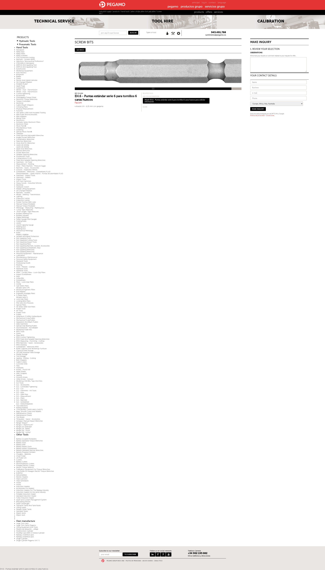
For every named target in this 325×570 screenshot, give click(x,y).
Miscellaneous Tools (23, 128)
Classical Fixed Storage (24, 350)
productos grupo (191, 6)
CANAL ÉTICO (158, 561)
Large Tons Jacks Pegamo (26, 525)
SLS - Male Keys (22, 394)
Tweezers (19, 134)
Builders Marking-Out (24, 213)
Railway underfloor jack (25, 535)
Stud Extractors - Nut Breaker (27, 328)
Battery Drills (21, 445)
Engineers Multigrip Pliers (25, 293)
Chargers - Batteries (23, 454)
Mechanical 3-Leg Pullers (25, 320)
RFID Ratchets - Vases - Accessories (29, 343)
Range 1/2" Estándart (24, 427)
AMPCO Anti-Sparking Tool (26, 65)
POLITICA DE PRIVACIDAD (133, 561)
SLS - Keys (20, 392)
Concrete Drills (21, 364)
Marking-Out (21, 227)
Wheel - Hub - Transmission (26, 90)
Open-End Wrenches (24, 149)
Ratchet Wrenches (23, 151)
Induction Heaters (23, 486)
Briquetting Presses (23, 502)
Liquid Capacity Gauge (25, 225)
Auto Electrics (21, 73)
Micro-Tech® (21, 126)
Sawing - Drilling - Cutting (26, 358)
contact (212, 2)
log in (204, 2)
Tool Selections (22, 406)
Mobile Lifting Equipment (25, 189)
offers (209, 12)
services (218, 12)
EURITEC (19, 473)
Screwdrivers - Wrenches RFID (27, 347)
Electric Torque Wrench (25, 467)
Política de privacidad (257, 115)
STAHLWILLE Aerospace (25, 63)
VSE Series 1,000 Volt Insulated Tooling (30, 113)
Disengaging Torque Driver (26, 97)
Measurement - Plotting (25, 164)
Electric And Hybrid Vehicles (26, 80)
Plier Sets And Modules (25, 303)
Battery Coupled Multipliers (26, 439)
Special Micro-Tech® (24, 132)
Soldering (19, 130)
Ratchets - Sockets (23, 193)
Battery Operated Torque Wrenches (29, 441)
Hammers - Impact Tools (25, 175)
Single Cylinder (21, 539)
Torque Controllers (23, 101)
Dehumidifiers (21, 475)
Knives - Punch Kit (23, 370)
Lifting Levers (21, 507)
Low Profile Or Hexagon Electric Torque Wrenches (35, 471)
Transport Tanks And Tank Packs (28, 505)
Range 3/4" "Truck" (23, 430)
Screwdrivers (21, 280)
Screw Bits (20, 278)
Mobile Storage (21, 354)
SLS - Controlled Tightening (26, 387)
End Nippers (21, 291)
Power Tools (21, 309)
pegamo (173, 6)
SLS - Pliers (20, 398)
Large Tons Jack (22, 523)
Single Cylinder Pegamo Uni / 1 (28, 540)
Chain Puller (21, 456)
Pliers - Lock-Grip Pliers (25, 282)
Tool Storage (21, 356)
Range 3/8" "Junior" (23, 432)
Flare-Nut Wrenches (23, 141)
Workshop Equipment (24, 71)
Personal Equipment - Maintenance (29, 253)
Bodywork (20, 75)
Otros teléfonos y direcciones (199, 556)
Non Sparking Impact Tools (26, 242)
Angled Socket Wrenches (25, 137)
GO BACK (80, 50)
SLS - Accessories (22, 385)
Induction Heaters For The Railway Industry (32, 490)
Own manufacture (25, 521)
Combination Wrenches (25, 139)
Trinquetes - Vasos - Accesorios (28, 419)
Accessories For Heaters (25, 488)
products (199, 12)
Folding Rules (21, 221)
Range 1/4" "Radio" (23, 429)
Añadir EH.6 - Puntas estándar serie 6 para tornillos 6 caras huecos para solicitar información (175, 101)
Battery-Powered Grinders (25, 452)
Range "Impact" (22, 423)
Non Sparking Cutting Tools (26, 240)
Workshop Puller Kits (24, 330)
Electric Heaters (22, 477)
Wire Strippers (21, 116)
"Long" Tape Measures (24, 210)
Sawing (19, 375)
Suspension (20, 88)
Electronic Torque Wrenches (26, 99)
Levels (18, 223)
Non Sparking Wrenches (25, 250)
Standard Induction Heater (26, 496)
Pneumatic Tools (27, 44)
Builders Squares (22, 215)
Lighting (19, 196)
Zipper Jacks (21, 513)
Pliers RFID (20, 335)
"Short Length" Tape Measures (27, 212)
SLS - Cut (19, 389)
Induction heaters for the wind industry (31, 492)
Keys (18, 276)
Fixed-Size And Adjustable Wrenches (30, 135)
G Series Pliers (21, 295)
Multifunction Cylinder (24, 531)
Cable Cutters (21, 362)
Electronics (20, 120)
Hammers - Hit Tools (24, 162)
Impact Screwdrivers (23, 274)
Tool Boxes (20, 417)
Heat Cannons (21, 479)
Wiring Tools (21, 118)
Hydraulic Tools (27, 41)
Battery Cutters (21, 462)
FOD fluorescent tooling (25, 57)
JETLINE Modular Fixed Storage (28, 352)
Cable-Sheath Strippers (25, 105)
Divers (18, 78)
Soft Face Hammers (23, 181)
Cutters (19, 460)
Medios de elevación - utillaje (27, 529)
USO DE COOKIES (147, 561)
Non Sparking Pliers (23, 244)
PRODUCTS (23, 37)
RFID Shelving (21, 345)
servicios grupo (215, 6)
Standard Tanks (22, 511)
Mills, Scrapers (21, 373)
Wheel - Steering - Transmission (28, 194)
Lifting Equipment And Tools (27, 527)
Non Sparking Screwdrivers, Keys (28, 248)
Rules (18, 232)
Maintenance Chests (24, 413)
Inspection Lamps (23, 198)
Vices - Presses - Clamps (25, 267)
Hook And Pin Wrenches (25, 143)
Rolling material (22, 408)
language (222, 2)
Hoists (18, 483)
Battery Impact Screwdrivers (26, 448)
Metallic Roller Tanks (23, 509)
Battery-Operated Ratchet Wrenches (29, 450)
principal (196, 2)
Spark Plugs (20, 86)
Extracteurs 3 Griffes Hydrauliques (29, 316)
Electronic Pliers (22, 124)
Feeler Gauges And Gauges (26, 219)
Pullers (18, 314)
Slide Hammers (22, 324)
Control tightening (23, 94)
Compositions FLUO (24, 158)
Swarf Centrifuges (22, 504)
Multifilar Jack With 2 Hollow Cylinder (30, 533)
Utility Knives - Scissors (24, 379)
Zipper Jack (20, 515)
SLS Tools (19, 383)
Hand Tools (22, 47)
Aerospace (20, 50)
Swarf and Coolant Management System (31, 500)
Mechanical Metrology (24, 231)
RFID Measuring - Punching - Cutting (30, 341)
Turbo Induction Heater (25, 498)
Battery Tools (21, 443)
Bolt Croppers (21, 360)
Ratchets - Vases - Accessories (27, 168)
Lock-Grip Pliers (22, 299)
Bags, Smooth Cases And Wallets (28, 411)
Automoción (21, 69)
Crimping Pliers (22, 107)
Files (18, 366)
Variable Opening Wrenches (26, 154)
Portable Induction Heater (26, 494)
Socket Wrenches (22, 153)
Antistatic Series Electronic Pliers (28, 122)
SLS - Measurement (23, 396)
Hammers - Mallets (23, 177)
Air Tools (19, 311)
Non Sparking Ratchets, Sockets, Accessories (33, 246)
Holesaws (19, 368)
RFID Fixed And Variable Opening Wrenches (32, 339)
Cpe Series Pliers (22, 286)
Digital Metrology (22, 217)
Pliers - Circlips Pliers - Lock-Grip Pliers (30, 272)
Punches (19, 111)
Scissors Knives (22, 377)
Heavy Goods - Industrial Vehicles (29, 183)
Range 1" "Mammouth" (24, 425)
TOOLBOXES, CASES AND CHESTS (29, 409)
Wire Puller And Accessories (26, 114)
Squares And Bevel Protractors (27, 236)
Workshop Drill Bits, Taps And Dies (29, 381)
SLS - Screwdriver (22, 402)
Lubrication (20, 255)
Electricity (19, 103)
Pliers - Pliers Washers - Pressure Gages (31, 166)
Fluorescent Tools (23, 156)
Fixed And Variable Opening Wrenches (30, 160)
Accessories (20, 95)
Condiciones (270, 115)
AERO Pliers (20, 54)
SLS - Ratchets (21, 400)
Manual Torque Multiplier (25, 204)
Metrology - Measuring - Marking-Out (30, 208)
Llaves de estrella (22, 145)
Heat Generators (22, 481)
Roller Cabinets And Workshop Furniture (31, 349)
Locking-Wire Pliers (23, 301)
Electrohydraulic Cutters (25, 464)
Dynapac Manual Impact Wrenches (29, 421)
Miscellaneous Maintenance (26, 257)
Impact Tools (21, 179)
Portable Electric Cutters (25, 465)
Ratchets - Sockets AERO (25, 59)
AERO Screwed (21, 55)
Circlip (18, 284)
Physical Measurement (24, 109)
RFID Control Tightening (25, 337)
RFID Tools (20, 331)
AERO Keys (20, 52)
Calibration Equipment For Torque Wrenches (33, 469)
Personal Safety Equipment (26, 259)
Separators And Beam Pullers (27, 322)
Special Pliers (21, 305)
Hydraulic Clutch (22, 187)
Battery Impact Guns (24, 446)
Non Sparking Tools (23, 238)
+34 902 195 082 (197, 553)
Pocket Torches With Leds (26, 202)
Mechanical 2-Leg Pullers (25, 318)
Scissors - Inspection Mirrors (26, 170)
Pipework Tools (22, 261)
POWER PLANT (22, 84)
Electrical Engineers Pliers (25, 290)
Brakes (18, 76)
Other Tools (22, 434)
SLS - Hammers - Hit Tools (26, 390)
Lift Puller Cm (21, 458)
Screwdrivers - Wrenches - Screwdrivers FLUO (33, 172)
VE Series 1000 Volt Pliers (25, 307)
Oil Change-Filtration (24, 82)
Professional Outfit (23, 263)
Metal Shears (21, 371)
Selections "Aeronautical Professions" (30, 61)
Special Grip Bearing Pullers (26, 326)
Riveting (19, 265)
